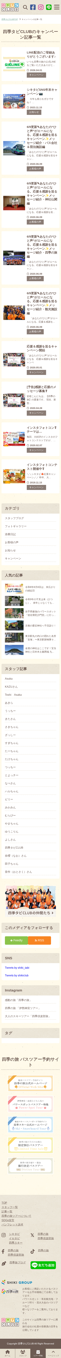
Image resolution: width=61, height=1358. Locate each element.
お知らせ (34, 112)
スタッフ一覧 (10, 1207)
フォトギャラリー (16, 526)
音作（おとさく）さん (18, 872)
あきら (9, 703)
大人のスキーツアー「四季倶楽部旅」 (28, 1016)
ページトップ (53, 1356)
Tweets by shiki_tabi (17, 967)
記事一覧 (7, 1211)
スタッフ (23, 1356)
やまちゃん (11, 823)
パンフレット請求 (12, 1224)
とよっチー (11, 775)
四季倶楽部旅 (46, 1238)
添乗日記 (10, 534)
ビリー (9, 799)
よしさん (10, 839)
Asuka (9, 678)
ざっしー (10, 735)
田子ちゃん (11, 864)
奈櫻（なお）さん (16, 855)
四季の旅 (43, 1234)
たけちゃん (11, 759)
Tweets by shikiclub (16, 975)
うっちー (10, 711)
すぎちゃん (11, 743)
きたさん (10, 719)
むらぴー (10, 815)
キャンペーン (36, 75)
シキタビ (14, 1234)
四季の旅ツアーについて (16, 1215)
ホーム (7, 1356)
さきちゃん (11, 727)
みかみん (10, 807)
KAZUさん (11, 686)
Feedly (18, 940)
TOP (4, 1202)
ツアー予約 (38, 1356)
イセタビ (14, 1238)
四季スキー (16, 1242)
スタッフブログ (14, 518)
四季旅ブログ (17, 1262)
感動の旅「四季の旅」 (18, 1000)
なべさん (10, 783)
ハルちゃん (11, 791)
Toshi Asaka (13, 695)
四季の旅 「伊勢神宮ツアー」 (23, 1008)
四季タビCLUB (14, 847)
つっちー (10, 767)
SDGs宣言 (8, 1220)
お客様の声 (35, 169)
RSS (41, 940)
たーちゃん (11, 751)
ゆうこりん (11, 831)
